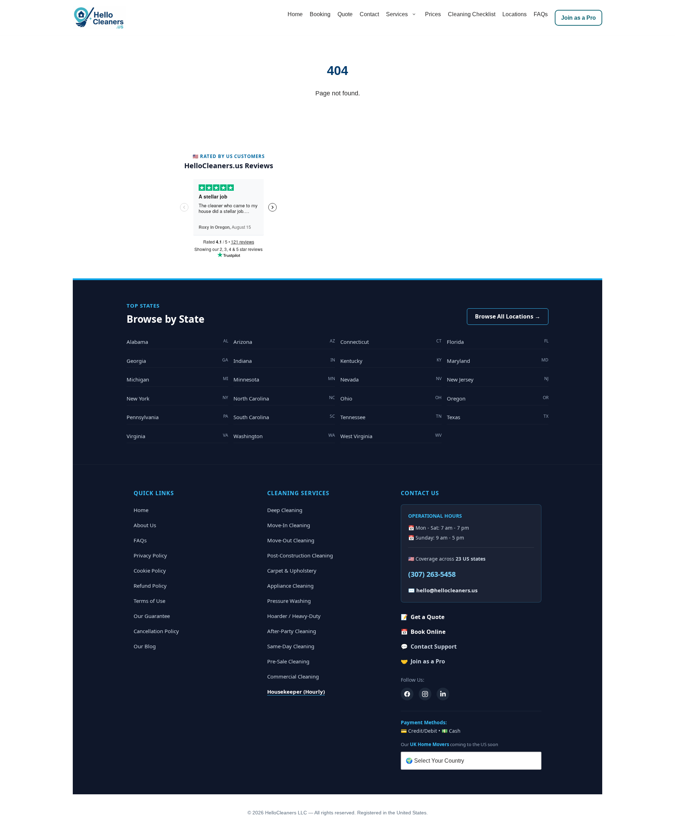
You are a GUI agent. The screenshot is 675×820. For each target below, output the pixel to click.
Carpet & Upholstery (291, 570)
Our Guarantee (152, 615)
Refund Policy (150, 585)
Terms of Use (149, 600)
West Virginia (391, 436)
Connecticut (391, 341)
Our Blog (145, 646)
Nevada (391, 379)
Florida (497, 341)
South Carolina (284, 417)
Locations (514, 14)
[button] (414, 14)
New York (177, 398)
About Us (145, 525)
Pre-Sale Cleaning (288, 661)
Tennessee (391, 417)
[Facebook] (407, 694)
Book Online (423, 632)
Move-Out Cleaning (290, 540)
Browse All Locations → (507, 316)
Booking (320, 14)
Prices (433, 14)
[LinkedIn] (443, 694)
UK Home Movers (429, 744)
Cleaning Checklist (471, 14)
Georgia (177, 360)
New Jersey (497, 379)
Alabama (177, 341)
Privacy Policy (150, 555)
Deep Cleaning (284, 509)
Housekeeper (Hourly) (296, 691)
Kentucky (391, 360)
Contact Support (429, 646)
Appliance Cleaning (290, 585)
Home (295, 14)
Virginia (177, 436)
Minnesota (284, 379)
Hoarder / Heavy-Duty (294, 615)
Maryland (497, 360)
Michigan (177, 379)
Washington (284, 436)
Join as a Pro (578, 18)
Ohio (391, 398)
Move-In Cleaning (288, 525)
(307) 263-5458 (432, 574)
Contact (369, 14)
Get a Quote (422, 617)
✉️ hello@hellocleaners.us (442, 590)
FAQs (541, 14)
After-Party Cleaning (291, 631)
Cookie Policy (150, 570)
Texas (497, 417)
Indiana (284, 360)
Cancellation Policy (156, 631)
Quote (345, 14)
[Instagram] (425, 694)
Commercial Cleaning (293, 676)
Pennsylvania (177, 417)
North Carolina (284, 398)
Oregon (497, 398)
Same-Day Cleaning (290, 646)
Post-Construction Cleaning (300, 555)
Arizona (284, 341)
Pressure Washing (289, 600)
